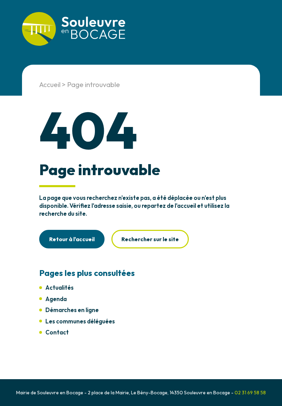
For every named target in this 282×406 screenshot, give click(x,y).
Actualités (59, 287)
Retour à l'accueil (72, 239)
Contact (57, 332)
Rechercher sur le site (150, 239)
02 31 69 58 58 (250, 392)
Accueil (50, 84)
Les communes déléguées (80, 321)
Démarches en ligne (72, 309)
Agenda (56, 298)
